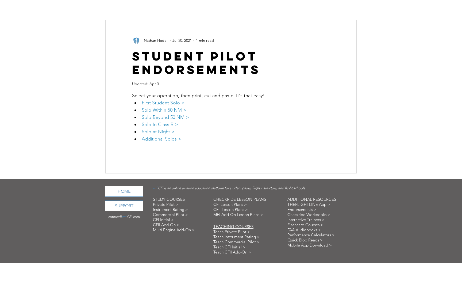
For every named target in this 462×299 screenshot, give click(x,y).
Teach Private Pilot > (231, 231)
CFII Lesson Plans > (230, 209)
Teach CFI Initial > (229, 246)
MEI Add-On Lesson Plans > (238, 214)
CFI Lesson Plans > (230, 204)
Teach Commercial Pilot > (236, 241)
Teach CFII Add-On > (232, 252)
